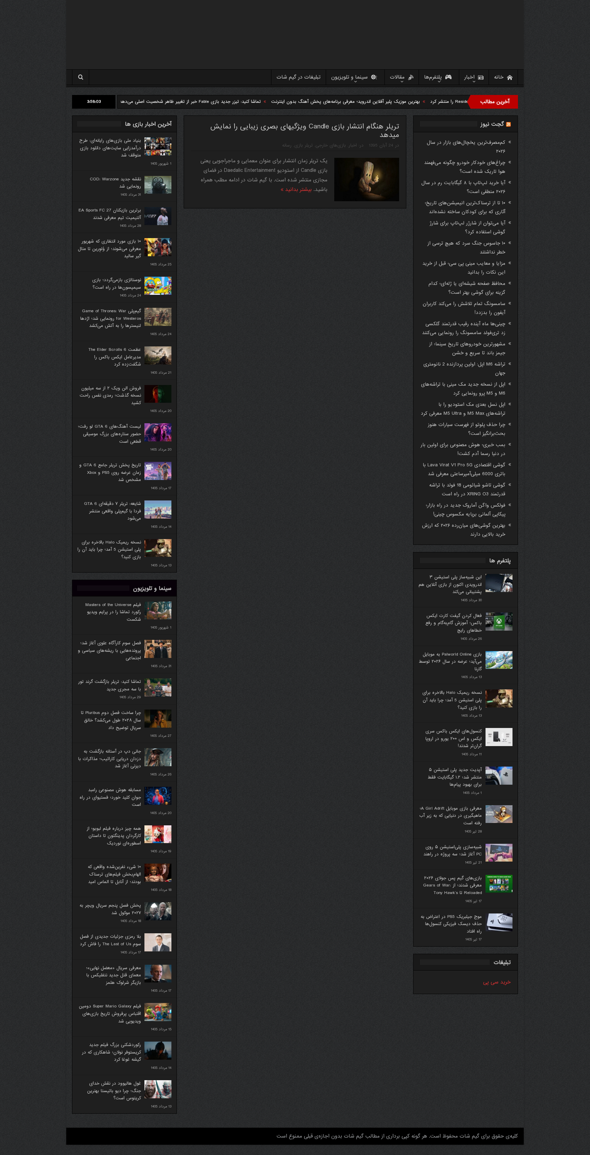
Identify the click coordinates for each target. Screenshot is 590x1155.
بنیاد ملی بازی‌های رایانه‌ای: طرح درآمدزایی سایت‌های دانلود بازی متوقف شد (110, 148)
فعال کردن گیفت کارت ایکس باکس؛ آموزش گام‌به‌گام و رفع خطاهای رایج (453, 623)
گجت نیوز (492, 124)
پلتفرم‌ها (433, 77)
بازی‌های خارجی (330, 145)
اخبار (469, 77)
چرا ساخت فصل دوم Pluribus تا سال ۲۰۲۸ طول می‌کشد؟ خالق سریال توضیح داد (111, 720)
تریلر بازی (303, 145)
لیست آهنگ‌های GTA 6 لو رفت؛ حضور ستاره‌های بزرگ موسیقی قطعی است (109, 433)
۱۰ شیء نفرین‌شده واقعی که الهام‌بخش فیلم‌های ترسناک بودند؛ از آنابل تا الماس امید (114, 874)
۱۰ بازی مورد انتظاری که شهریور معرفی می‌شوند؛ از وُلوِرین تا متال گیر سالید (109, 248)
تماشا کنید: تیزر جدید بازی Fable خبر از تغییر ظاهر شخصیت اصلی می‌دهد (238, 101)
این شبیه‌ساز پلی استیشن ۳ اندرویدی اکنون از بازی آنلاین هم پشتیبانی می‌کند (450, 584)
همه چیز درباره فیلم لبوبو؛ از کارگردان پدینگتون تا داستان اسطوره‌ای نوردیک (114, 836)
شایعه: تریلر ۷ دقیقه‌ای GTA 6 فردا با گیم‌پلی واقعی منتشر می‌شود (112, 511)
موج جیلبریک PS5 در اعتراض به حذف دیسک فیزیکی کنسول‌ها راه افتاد (451, 924)
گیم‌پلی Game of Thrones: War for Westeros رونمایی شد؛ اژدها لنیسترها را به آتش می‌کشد (110, 318)
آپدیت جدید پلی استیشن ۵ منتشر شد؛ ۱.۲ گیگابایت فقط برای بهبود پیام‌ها (454, 777)
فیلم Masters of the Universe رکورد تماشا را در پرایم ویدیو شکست (113, 612)
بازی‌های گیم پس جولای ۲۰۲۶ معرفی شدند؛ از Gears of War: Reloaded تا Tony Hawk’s (452, 885)
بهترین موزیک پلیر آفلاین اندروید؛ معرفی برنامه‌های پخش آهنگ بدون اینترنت (394, 101)
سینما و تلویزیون (349, 77)
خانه (499, 77)
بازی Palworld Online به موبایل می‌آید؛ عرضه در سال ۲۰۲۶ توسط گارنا (450, 661)
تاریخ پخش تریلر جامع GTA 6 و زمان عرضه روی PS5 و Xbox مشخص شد (110, 472)
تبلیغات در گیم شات (299, 77)
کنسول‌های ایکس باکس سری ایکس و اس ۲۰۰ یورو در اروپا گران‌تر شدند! (453, 738)
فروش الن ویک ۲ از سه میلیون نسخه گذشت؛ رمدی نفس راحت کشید (110, 395)
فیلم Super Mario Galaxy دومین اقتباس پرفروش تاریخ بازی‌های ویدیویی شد (110, 1013)
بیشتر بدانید (297, 189)
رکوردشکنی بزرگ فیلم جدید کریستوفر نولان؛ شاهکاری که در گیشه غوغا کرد (111, 1052)
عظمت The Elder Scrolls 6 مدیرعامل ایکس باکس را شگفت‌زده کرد (114, 357)
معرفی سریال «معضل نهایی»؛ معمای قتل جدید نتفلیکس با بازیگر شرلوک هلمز (113, 975)
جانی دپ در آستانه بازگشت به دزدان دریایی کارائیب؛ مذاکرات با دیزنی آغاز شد (109, 758)
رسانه (287, 145)
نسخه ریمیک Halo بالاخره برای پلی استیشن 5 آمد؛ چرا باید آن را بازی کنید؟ (109, 549)
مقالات (397, 77)
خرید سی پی (497, 982)
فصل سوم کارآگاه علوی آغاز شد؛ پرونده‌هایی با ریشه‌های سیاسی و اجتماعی (109, 650)
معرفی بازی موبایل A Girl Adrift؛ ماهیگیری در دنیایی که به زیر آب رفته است (450, 815)
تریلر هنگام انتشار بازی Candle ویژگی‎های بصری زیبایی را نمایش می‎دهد (304, 130)
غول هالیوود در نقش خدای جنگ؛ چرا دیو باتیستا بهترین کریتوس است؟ (114, 1090)
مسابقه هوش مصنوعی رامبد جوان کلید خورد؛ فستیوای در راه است (110, 797)
